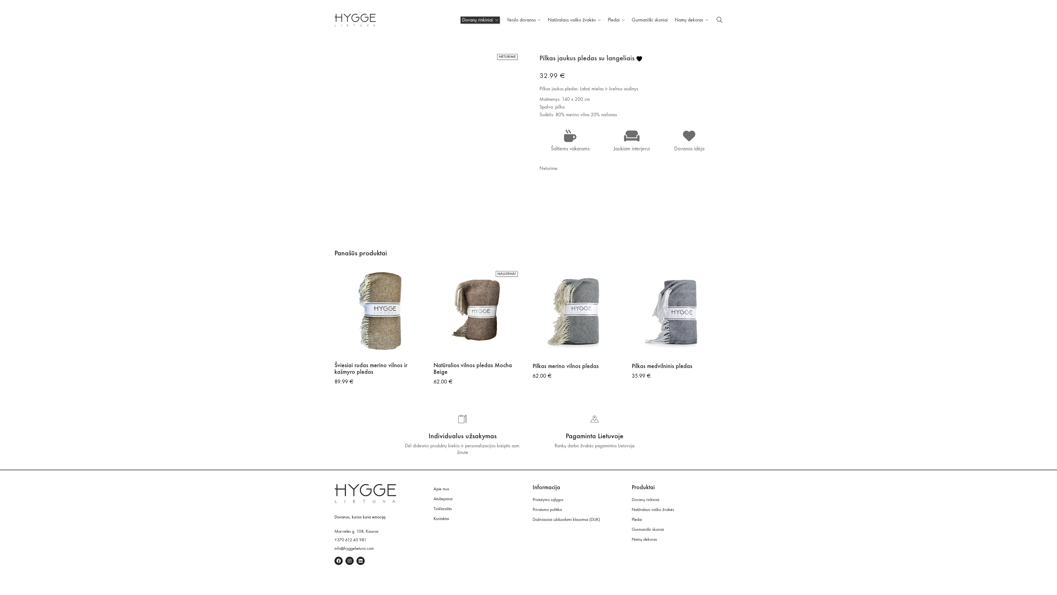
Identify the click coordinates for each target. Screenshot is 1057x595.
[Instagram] (349, 561)
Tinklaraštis (443, 508)
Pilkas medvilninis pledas (662, 366)
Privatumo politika (547, 509)
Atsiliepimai (443, 498)
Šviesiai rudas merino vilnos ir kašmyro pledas (370, 368)
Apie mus (441, 488)
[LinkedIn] (360, 561)
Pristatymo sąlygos (548, 499)
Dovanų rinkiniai (645, 499)
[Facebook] (338, 561)
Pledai (637, 519)
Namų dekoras (644, 539)
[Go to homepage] (355, 20)
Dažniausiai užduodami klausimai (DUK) (566, 519)
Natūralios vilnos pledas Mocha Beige (473, 368)
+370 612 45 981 (350, 539)
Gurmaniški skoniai (648, 529)
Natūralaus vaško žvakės (653, 509)
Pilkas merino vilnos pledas (566, 366)
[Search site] (720, 21)
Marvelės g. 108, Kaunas (356, 531)
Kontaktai (441, 518)
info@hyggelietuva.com (354, 548)
